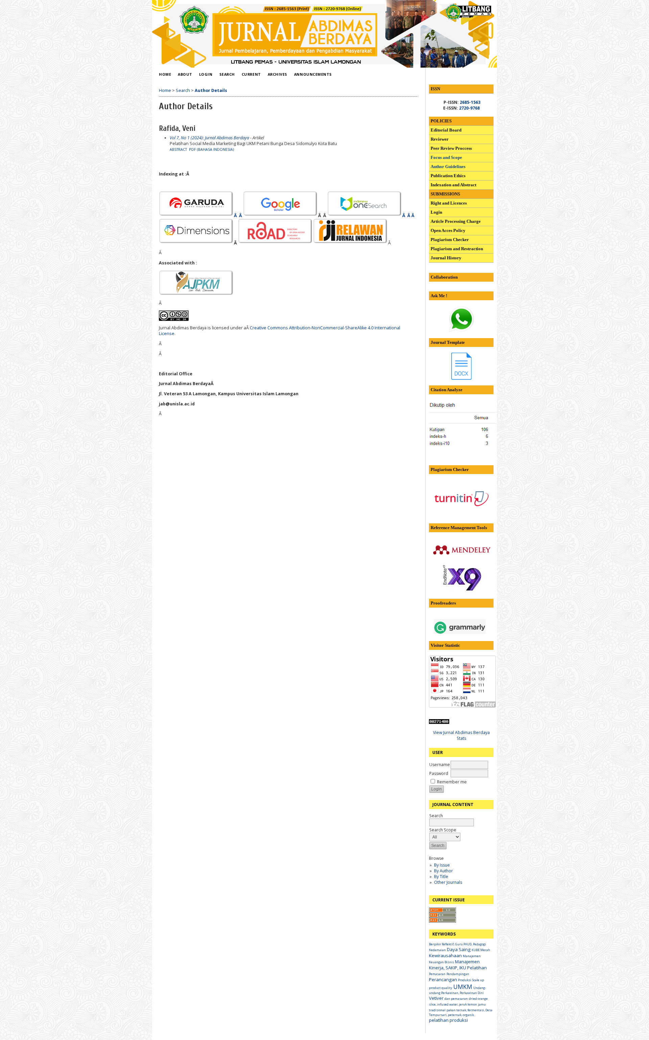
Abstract (178, 149)
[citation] (478, 446)
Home (165, 74)
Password (438, 773)
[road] (275, 243)
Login (206, 74)
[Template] (461, 378)
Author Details (211, 90)
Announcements (313, 74)
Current (251, 74)
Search (436, 816)
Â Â (238, 215)
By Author (443, 871)
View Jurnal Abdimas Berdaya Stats (461, 735)
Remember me (452, 782)
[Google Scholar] (280, 215)
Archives (277, 74)
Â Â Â (408, 215)
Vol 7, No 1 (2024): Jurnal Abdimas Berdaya (209, 138)
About (185, 74)
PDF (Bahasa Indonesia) (211, 149)
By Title (441, 876)
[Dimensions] (196, 243)
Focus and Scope (446, 157)
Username (439, 764)
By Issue (442, 865)
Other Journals (448, 882)
